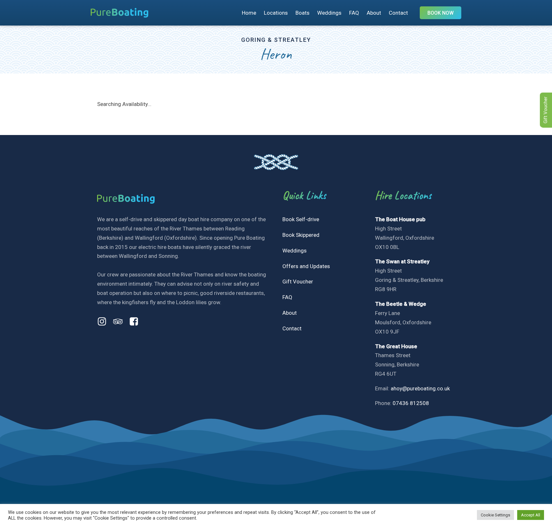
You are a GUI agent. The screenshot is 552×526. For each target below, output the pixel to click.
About (374, 13)
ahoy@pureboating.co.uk (420, 388)
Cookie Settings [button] (495, 515)
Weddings (329, 13)
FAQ (354, 13)
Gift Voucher (297, 281)
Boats (302, 13)
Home (249, 13)
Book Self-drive (300, 219)
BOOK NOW (440, 13)
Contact (398, 13)
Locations (276, 13)
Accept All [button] (530, 515)
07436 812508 (411, 403)
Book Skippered (300, 235)
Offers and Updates (306, 266)
